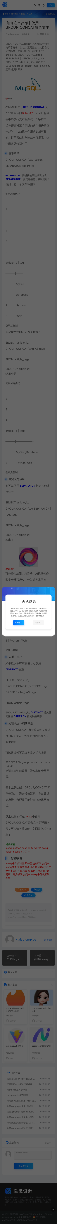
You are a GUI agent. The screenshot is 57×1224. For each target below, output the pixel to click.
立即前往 (18, 622)
